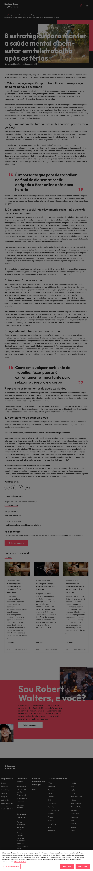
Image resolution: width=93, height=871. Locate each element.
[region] (46, 860)
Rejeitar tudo (82, 866)
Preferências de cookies (11, 866)
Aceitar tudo (67, 866)
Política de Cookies (20, 862)
